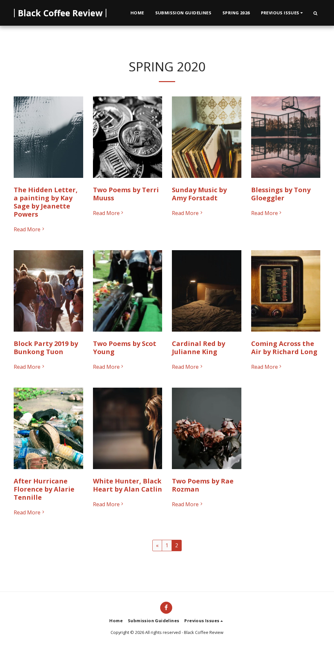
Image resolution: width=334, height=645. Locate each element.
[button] (283, 13)
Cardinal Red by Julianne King (198, 347)
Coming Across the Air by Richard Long (284, 347)
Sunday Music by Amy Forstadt (199, 193)
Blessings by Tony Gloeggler (281, 193)
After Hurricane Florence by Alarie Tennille (44, 489)
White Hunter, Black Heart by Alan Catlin (127, 485)
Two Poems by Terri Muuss (126, 193)
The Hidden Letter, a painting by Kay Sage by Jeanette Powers (46, 202)
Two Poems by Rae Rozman (203, 485)
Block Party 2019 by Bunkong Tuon (46, 347)
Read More (27, 229)
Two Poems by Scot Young (124, 347)
